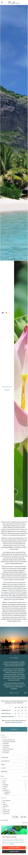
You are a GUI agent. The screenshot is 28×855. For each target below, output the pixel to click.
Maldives (7, 800)
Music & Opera (6, 757)
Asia (4, 789)
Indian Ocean (6, 796)
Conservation (6, 751)
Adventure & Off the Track (9, 746)
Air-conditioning (6, 806)
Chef (4, 814)
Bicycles (5, 810)
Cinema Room (6, 819)
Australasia (5, 791)
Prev (1, 641)
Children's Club (6, 816)
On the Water (6, 759)
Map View (23, 823)
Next (26, 641)
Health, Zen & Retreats (8, 755)
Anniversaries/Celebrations (9, 748)
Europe (4, 794)
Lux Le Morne (6, 597)
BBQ (4, 808)
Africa (4, 787)
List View (15, 823)
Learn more (11, 843)
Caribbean (5, 792)
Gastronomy (6, 753)
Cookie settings (14, 851)
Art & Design (6, 749)
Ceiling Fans (5, 812)
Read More (18, 729)
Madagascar (7, 798)
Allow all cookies (14, 847)
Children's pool (6, 818)
